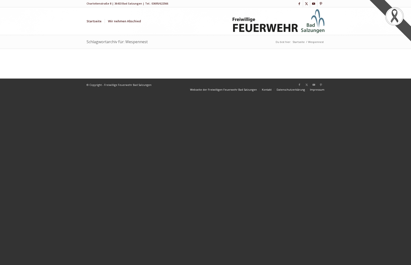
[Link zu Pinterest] (320, 3)
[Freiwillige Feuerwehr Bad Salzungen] (279, 21)
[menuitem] (94, 21)
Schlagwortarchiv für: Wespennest (117, 41)
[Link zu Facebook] (299, 3)
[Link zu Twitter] (306, 3)
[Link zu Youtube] (313, 3)
